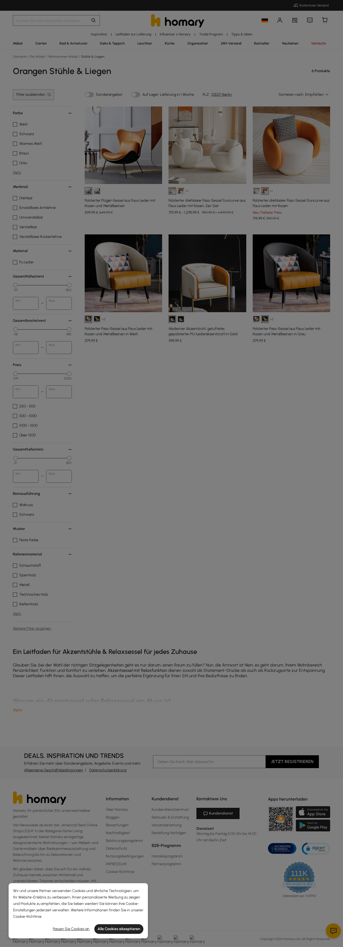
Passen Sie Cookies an (71, 929)
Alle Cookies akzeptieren (119, 929)
